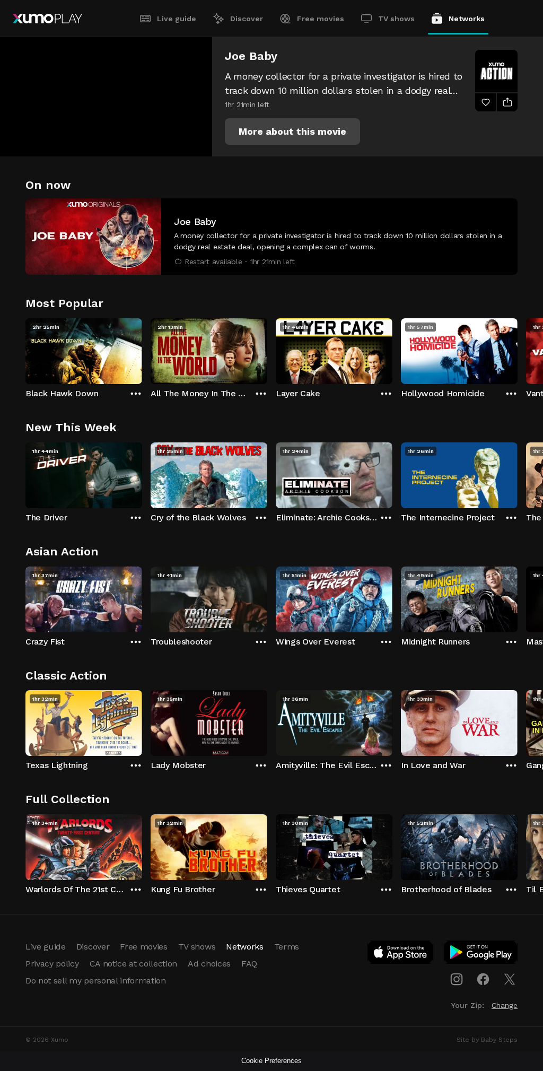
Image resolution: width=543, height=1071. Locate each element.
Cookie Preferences (271, 1061)
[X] (510, 979)
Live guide (176, 18)
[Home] (47, 18)
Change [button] (505, 1005)
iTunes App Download (401, 954)
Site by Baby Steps (487, 1039)
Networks (467, 18)
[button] (292, 131)
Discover (246, 18)
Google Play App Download (481, 954)
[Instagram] (457, 979)
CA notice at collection (134, 964)
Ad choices (209, 964)
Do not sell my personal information (95, 981)
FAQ (249, 964)
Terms (286, 947)
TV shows (396, 18)
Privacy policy (52, 964)
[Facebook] (483, 979)
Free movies (320, 18)
